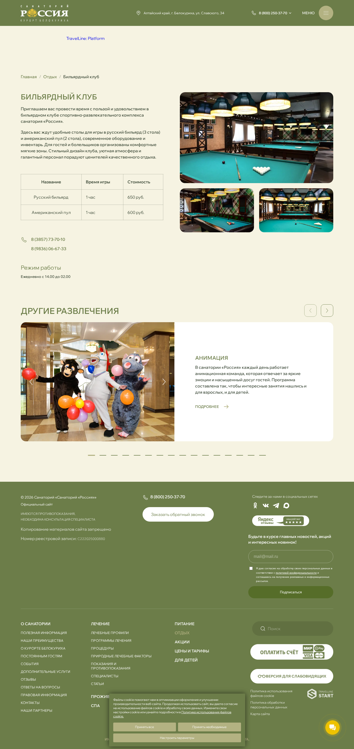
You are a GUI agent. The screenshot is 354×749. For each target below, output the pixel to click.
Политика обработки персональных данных (268, 704)
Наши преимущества (42, 640)
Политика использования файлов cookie (271, 693)
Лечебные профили (110, 633)
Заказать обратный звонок (178, 514)
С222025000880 (91, 539)
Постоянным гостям (41, 656)
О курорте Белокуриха (43, 648)
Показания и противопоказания (110, 666)
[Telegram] (276, 505)
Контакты (30, 703)
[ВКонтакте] (266, 505)
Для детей (186, 660)
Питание (184, 623)
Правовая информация (44, 695)
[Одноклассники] (255, 505)
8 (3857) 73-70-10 (48, 239)
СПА (95, 705)
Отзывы (28, 679)
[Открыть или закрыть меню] (326, 13)
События (30, 664)
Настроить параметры (177, 738)
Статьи (97, 684)
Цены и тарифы (192, 651)
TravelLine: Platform (85, 38)
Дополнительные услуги (45, 671)
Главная (29, 76)
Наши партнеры (36, 710)
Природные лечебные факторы (121, 656)
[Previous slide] (31, 381)
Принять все (144, 727)
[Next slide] (327, 310)
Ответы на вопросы (40, 687)
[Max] (286, 505)
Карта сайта (260, 714)
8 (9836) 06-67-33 (48, 248)
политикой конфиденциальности (296, 572)
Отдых (50, 76)
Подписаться (291, 592)
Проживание (106, 696)
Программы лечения (111, 640)
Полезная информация (44, 633)
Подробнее (207, 406)
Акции (182, 641)
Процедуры (102, 648)
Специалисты (104, 676)
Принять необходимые (209, 727)
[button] (103, 455)
